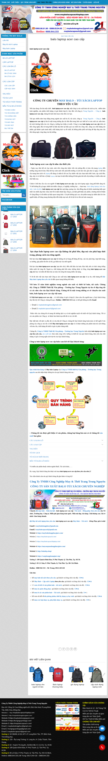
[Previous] (29, 679)
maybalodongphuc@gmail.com (50, 305)
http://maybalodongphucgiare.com (20, 715)
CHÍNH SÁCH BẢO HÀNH (61, 2)
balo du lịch (38, 189)
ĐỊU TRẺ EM (9, 128)
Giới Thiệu (15, 2)
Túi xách (77, 511)
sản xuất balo (47, 334)
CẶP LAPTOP (8, 62)
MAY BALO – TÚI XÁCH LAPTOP (80, 100)
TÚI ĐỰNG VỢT (10, 119)
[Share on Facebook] (60, 649)
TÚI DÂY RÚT (9, 125)
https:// (50, 533)
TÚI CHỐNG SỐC (10, 116)
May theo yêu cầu (44, 2)
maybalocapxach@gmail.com (49, 308)
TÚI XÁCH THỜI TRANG (12, 102)
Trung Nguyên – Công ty (92, 111)
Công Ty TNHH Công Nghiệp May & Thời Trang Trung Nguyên (67, 481)
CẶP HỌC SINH (10, 88)
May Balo (76, 521)
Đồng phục (87, 511)
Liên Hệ (96, 2)
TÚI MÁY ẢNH (9, 122)
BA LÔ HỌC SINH (10, 73)
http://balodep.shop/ (44, 551)
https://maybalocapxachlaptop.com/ (48, 541)
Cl (86, 585)
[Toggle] (102, 440)
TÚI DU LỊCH (8, 98)
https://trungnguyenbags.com (20, 721)
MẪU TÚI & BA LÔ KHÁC (12, 106)
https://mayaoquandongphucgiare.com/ (51, 546)
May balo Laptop (9, 48)
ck (89, 585)
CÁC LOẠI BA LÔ (9, 66)
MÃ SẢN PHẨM (76, 2)
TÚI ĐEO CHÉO (10, 110)
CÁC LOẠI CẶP (9, 81)
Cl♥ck (81, 578)
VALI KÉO (6, 94)
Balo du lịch (50, 511)
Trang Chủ (6, 2)
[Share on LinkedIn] (75, 649)
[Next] (105, 679)
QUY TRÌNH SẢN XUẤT (28, 2)
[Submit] (24, 195)
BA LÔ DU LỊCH (10, 76)
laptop (100, 168)
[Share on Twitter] (63, 649)
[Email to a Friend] (67, 649)
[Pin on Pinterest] (71, 649)
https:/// (48, 556)
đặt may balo (40, 511)
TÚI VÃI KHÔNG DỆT (12, 113)
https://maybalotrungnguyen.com (21, 718)
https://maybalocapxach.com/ (46, 536)
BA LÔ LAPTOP (9, 58)
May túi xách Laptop (10, 44)
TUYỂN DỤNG (87, 2)
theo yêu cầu (95, 511)
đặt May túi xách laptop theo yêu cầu (42, 521)
